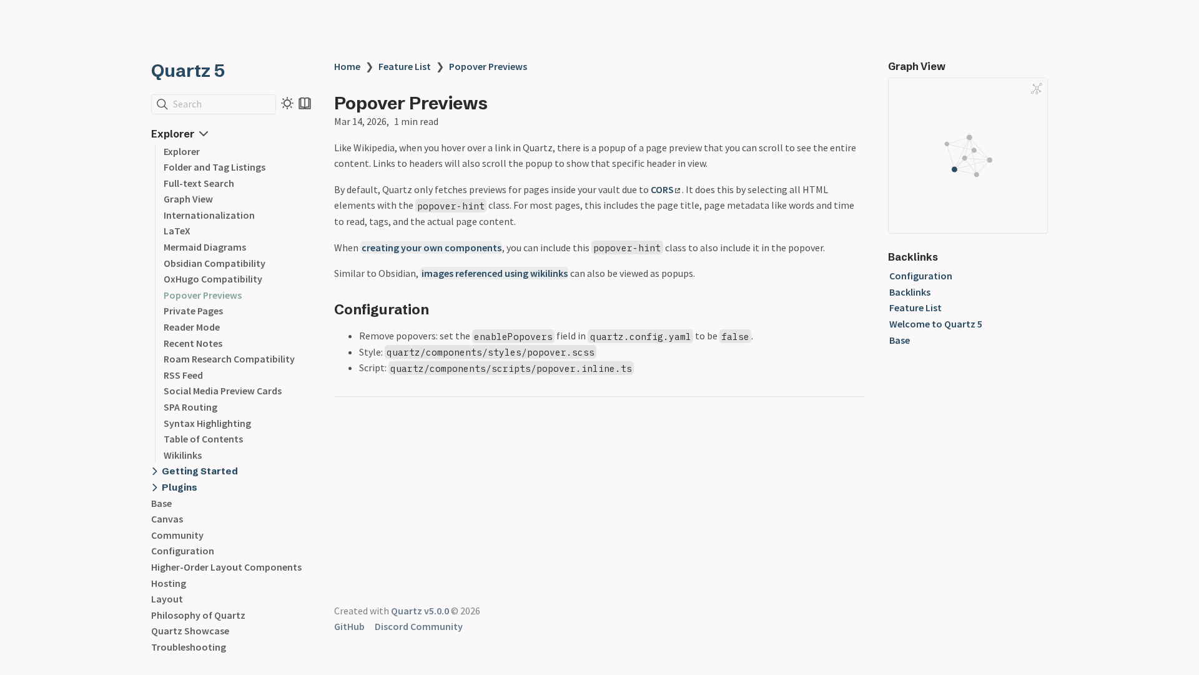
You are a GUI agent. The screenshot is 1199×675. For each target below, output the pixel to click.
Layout (167, 598)
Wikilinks (183, 455)
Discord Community (419, 626)
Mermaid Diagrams (205, 247)
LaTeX (177, 230)
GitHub (349, 626)
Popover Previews (203, 295)
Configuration (182, 550)
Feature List (404, 66)
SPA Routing (190, 407)
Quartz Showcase (190, 630)
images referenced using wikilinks (495, 273)
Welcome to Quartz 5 (935, 324)
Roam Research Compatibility (229, 358)
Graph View (188, 198)
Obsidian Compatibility (214, 263)
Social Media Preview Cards (223, 390)
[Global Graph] (1036, 88)
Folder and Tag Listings (214, 167)
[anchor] (440, 309)
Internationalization (209, 215)
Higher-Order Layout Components (226, 567)
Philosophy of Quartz (198, 615)
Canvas (167, 518)
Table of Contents (203, 438)
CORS (662, 189)
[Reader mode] (305, 103)
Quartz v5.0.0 (420, 610)
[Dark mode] (287, 103)
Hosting (168, 583)
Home (347, 66)
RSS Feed (183, 375)
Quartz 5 (188, 70)
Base (161, 503)
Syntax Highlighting (207, 423)
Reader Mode (192, 327)
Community (177, 535)
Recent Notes (193, 343)
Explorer (182, 151)
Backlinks (909, 292)
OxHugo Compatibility (213, 278)
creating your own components (431, 247)
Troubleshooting (188, 647)
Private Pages (193, 310)
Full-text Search (199, 183)
